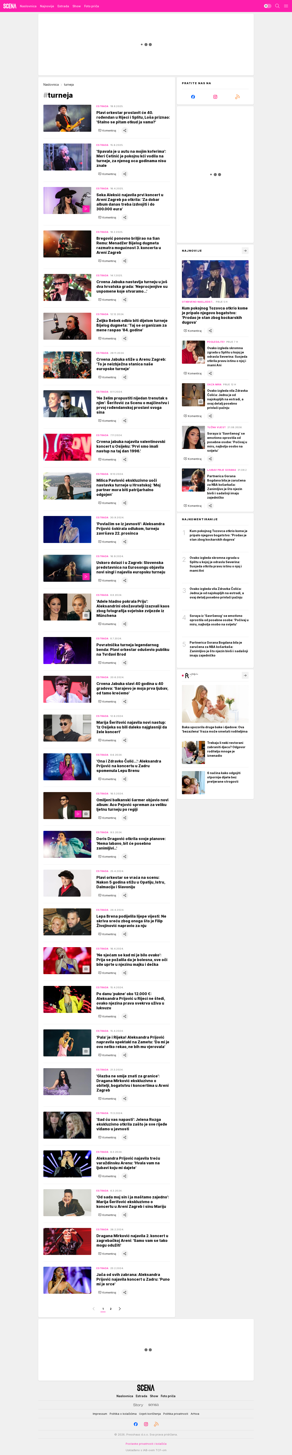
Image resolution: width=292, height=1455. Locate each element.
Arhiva (195, 1413)
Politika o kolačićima (123, 1413)
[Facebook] (193, 97)
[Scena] (9, 6)
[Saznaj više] (245, 675)
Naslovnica (51, 84)
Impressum (100, 1413)
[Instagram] (215, 97)
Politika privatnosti (175, 1413)
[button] (107, 130)
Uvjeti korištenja (150, 1413)
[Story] (138, 1404)
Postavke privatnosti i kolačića (146, 1443)
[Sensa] (153, 1404)
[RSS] (237, 97)
